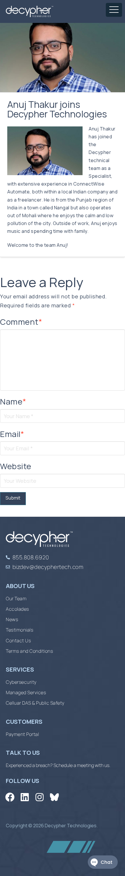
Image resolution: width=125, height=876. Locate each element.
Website (15, 466)
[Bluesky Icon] (54, 797)
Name (13, 401)
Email (12, 434)
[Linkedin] (24, 797)
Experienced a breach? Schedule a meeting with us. (58, 765)
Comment (21, 321)
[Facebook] (9, 797)
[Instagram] (39, 797)
